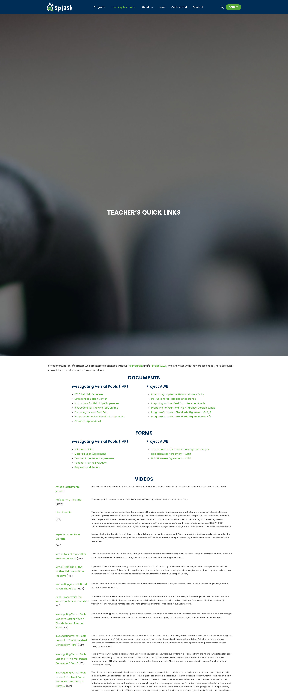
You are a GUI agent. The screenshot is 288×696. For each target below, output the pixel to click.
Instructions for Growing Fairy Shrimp (96, 407)
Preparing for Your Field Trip (90, 412)
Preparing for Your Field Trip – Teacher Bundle (178, 403)
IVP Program (135, 366)
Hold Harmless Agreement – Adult (171, 454)
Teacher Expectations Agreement (94, 458)
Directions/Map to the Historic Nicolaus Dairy (177, 394)
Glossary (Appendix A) (87, 421)
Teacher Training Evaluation (90, 462)
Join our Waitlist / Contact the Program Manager (180, 449)
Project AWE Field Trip (68, 499)
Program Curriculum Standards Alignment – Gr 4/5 (181, 416)
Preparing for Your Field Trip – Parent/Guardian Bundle (183, 407)
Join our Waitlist (83, 449)
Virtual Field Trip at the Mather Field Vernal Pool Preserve (70, 571)
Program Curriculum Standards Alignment (99, 416)
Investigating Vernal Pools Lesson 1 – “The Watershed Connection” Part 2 (71, 659)
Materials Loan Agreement (90, 454)
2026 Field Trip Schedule (88, 394)
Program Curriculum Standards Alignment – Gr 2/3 (181, 412)
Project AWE (159, 366)
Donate (233, 7)
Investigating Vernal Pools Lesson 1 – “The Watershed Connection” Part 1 (71, 640)
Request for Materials (87, 467)
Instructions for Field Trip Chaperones (96, 403)
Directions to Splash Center (90, 399)
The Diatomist (64, 512)
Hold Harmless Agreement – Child (171, 458)
